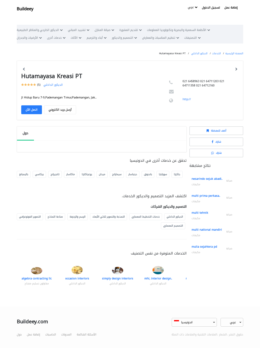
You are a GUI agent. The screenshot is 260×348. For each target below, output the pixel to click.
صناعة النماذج (55, 216)
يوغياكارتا (87, 174)
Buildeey (25, 9)
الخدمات (216, 53)
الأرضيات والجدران (27, 37)
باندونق (148, 174)
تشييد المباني (77, 30)
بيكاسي (39, 174)
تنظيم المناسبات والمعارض (158, 37)
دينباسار (132, 174)
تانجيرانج (55, 174)
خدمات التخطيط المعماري (146, 216)
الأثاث (74, 37)
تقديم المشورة (128, 30)
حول (19, 334)
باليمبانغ (23, 174)
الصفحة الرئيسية (234, 53)
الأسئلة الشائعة (86, 334)
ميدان (102, 174)
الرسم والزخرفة (77, 216)
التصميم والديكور (122, 37)
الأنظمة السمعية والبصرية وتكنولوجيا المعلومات (176, 30)
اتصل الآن (31, 109)
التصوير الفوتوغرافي (30, 216)
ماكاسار (70, 174)
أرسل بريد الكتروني (60, 109)
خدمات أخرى (54, 37)
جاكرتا (177, 174)
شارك (218, 141)
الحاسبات (50, 334)
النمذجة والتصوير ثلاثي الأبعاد (108, 216)
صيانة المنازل (102, 30)
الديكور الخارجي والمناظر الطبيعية (38, 30)
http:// (187, 99)
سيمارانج (117, 174)
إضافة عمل (231, 7)
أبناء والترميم (95, 37)
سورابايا (163, 174)
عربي (191, 7)
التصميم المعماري (173, 225)
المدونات (66, 334)
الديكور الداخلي (199, 53)
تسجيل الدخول (211, 7)
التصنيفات (190, 37)
